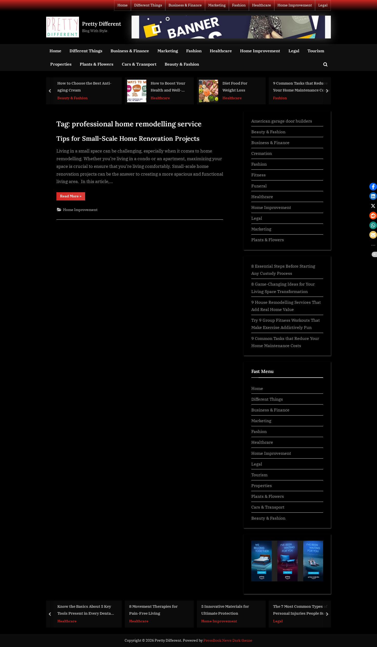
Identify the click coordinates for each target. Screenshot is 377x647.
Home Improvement (294, 5)
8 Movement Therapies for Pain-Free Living (153, 610)
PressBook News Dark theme (227, 640)
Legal (323, 5)
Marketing (217, 5)
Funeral (259, 185)
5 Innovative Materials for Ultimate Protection (225, 610)
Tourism (315, 50)
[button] (373, 186)
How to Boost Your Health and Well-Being (167, 87)
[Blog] (231, 27)
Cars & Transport (139, 64)
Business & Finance (185, 5)
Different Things (148, 5)
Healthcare (261, 5)
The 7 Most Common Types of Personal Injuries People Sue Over (300, 610)
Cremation (261, 153)
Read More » (72, 197)
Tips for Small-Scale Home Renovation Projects (128, 138)
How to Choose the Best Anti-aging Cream (84, 87)
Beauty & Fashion (182, 64)
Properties (61, 64)
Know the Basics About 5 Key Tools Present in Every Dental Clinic (84, 610)
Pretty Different (101, 23)
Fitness (258, 174)
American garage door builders (281, 121)
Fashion (239, 5)
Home (122, 5)
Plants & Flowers (96, 64)
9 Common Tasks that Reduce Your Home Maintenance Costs (301, 87)
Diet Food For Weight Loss (234, 87)
